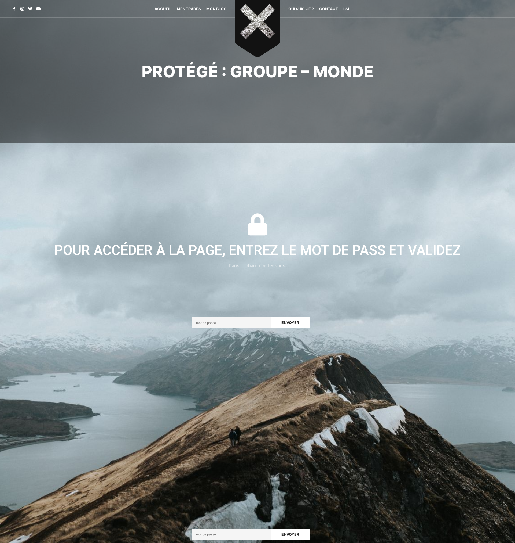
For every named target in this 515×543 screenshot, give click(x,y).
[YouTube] (38, 8)
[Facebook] (14, 8)
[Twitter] (30, 8)
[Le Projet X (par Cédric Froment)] (257, 24)
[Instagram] (22, 8)
